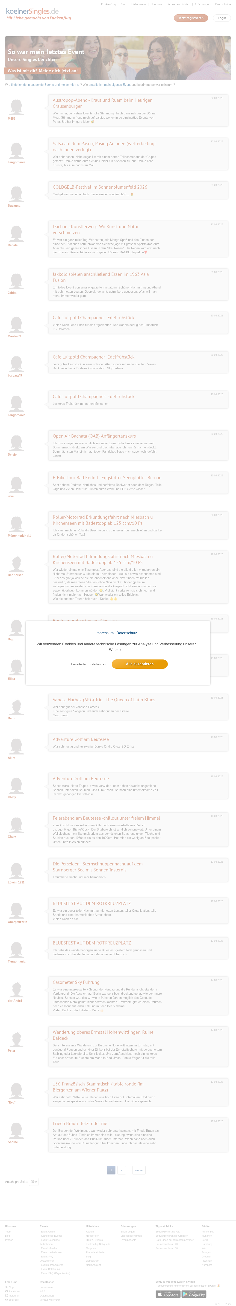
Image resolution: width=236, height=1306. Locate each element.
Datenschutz (126, 633)
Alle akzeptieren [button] (140, 664)
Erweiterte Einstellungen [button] (88, 664)
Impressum (105, 633)
